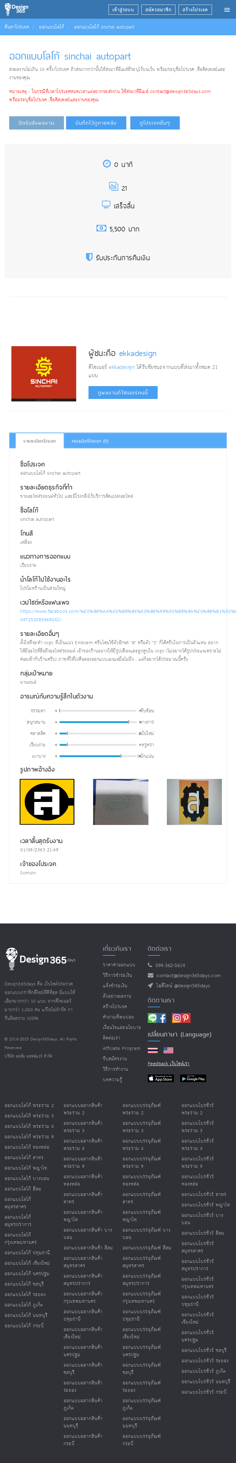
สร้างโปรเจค (115, 1007)
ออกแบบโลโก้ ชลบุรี (24, 1284)
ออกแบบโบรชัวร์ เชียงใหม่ (198, 1318)
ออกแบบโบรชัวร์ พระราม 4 (198, 1145)
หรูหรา (147, 744)
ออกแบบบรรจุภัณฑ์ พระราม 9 (142, 1163)
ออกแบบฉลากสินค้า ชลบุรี (83, 1369)
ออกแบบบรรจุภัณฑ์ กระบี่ (142, 1440)
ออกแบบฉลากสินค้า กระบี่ (83, 1440)
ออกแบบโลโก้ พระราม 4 (29, 1126)
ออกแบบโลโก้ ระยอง (25, 1295)
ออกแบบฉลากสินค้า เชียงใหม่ (83, 1333)
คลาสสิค (38, 733)
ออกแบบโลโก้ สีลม (23, 1189)
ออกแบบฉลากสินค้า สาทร (83, 1198)
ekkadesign (138, 353)
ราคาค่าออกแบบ (119, 965)
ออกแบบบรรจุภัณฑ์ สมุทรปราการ (142, 1280)
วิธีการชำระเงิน (117, 975)
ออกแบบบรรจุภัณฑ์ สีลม (147, 1248)
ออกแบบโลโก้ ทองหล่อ (27, 1147)
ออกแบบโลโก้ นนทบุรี (26, 1315)
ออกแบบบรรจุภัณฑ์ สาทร (142, 1198)
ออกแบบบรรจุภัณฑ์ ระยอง (142, 1387)
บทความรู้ (112, 1080)
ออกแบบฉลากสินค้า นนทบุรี (83, 1422)
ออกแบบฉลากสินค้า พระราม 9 (83, 1163)
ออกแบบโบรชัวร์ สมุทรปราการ (198, 1265)
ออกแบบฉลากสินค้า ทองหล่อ (83, 1180)
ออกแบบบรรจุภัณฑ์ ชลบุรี (142, 1369)
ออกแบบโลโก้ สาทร (24, 1158)
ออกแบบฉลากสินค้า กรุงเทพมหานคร (83, 1298)
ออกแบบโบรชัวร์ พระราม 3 (198, 1127)
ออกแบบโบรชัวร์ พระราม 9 (198, 1163)
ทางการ (147, 722)
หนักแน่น (145, 756)
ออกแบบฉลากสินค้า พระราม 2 (83, 1109)
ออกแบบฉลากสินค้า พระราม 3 (83, 1127)
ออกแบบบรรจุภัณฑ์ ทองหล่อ (142, 1180)
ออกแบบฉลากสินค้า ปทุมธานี (83, 1315)
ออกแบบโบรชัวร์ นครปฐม (198, 1336)
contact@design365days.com (187, 975)
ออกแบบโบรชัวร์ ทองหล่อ (198, 1180)
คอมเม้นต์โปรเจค (90, 441)
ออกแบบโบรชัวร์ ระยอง (205, 1361)
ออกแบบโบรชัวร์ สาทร (204, 1194)
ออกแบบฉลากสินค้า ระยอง (83, 1387)
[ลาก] (59, 710)
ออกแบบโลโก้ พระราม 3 (29, 1116)
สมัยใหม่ (146, 733)
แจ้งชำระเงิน (115, 986)
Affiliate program (122, 1048)
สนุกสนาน (36, 722)
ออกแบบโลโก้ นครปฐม (27, 1274)
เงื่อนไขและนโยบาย (122, 1028)
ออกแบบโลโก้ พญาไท (26, 1168)
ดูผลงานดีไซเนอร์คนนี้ (123, 393)
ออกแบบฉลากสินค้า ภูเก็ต (83, 1404)
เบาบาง (39, 756)
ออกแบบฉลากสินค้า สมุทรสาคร (83, 1262)
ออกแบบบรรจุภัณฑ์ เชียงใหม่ (142, 1333)
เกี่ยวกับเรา (117, 948)
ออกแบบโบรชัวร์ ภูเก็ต (204, 1371)
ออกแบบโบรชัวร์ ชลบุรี (204, 1350)
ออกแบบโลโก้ (51, 27)
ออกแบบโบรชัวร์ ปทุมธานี (198, 1301)
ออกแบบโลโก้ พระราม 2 (29, 1105)
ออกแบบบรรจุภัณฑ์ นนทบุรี (142, 1422)
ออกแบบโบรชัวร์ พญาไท (206, 1205)
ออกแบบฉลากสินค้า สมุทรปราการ (83, 1280)
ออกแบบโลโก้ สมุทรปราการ (18, 1221)
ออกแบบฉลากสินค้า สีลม (88, 1248)
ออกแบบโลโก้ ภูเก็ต (24, 1305)
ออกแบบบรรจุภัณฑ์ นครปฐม (142, 1351)
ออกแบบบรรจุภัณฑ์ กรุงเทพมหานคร (142, 1298)
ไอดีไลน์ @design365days (181, 985)
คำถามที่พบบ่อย (118, 1017)
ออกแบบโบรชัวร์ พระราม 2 (198, 1109)
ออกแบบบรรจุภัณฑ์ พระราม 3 (142, 1127)
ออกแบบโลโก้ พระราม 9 (29, 1137)
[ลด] (56, 710)
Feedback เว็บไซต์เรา (169, 1064)
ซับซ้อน (147, 710)
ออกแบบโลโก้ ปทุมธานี (27, 1253)
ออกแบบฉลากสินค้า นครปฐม (83, 1351)
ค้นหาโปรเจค (17, 27)
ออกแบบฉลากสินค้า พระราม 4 (83, 1145)
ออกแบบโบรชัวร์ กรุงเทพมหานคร (198, 1283)
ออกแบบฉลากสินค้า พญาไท (83, 1216)
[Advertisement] (123, 320)
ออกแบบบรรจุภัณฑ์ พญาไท (142, 1216)
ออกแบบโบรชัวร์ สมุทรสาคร (198, 1247)
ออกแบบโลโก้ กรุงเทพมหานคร (21, 1239)
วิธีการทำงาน (115, 1069)
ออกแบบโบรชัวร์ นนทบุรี (206, 1382)
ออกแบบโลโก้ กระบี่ (24, 1326)
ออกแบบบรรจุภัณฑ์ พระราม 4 (142, 1145)
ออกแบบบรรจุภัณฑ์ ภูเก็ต (142, 1404)
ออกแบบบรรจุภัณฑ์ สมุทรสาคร (142, 1262)
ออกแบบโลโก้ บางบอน (27, 1179)
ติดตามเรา (161, 1000)
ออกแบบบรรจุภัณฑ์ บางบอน (147, 1234)
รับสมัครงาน (115, 1059)
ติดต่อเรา (111, 1038)
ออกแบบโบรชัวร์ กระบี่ (204, 1392)
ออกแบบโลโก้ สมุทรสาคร (18, 1203)
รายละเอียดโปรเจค (39, 441)
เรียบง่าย (38, 744)
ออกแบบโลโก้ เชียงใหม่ (27, 1263)
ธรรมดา (38, 710)
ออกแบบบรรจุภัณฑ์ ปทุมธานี (142, 1315)
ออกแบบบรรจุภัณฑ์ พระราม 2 (142, 1109)
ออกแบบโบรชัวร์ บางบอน (202, 1219)
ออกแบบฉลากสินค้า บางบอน (88, 1234)
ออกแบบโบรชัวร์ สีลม (203, 1233)
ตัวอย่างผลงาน (117, 996)
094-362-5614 (168, 965)
